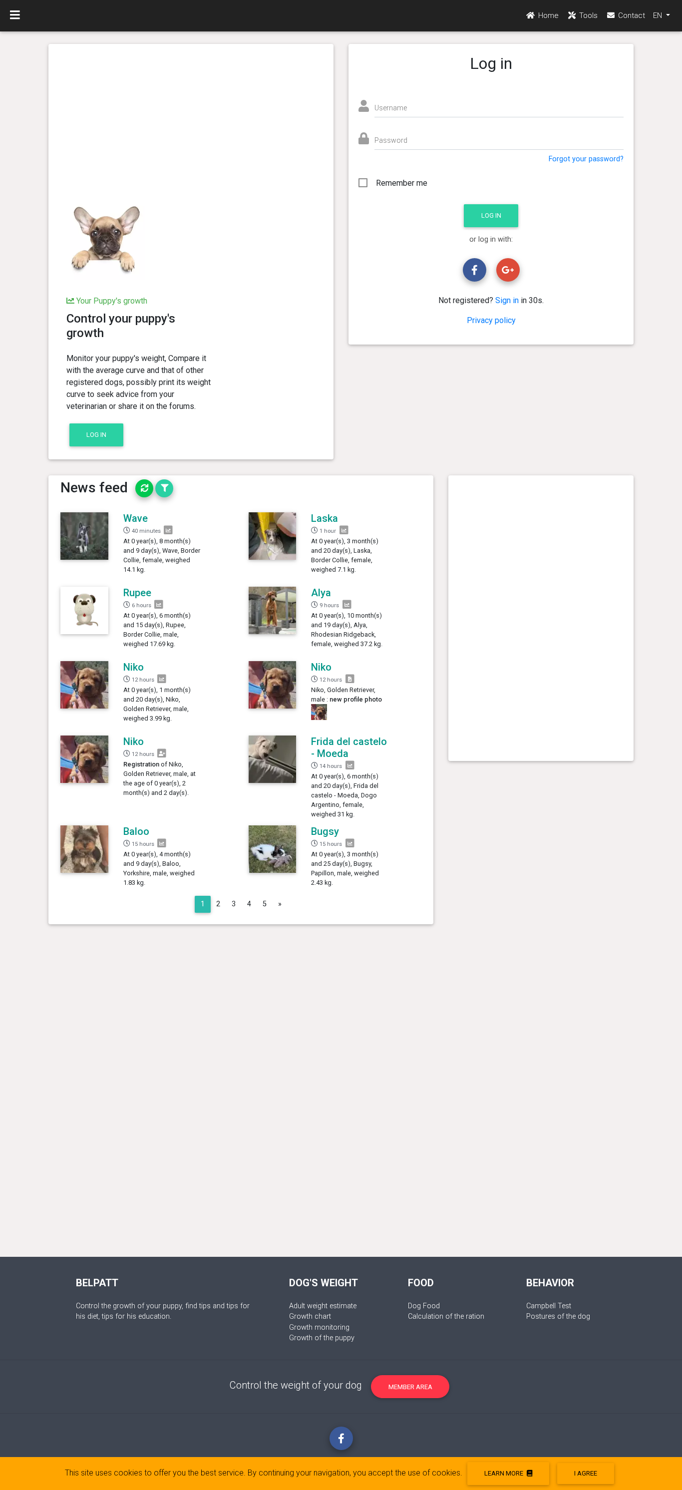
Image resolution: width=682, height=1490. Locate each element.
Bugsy (325, 831)
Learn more (504, 1473)
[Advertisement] (191, 124)
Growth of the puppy (321, 1338)
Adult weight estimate (322, 1306)
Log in (96, 434)
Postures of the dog (558, 1316)
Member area (410, 1387)
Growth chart (310, 1316)
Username (390, 108)
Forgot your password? (586, 159)
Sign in (507, 300)
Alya (321, 593)
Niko (133, 667)
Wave (135, 518)
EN (658, 15)
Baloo (136, 831)
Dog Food (424, 1306)
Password (390, 140)
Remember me (401, 183)
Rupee (137, 593)
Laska (324, 518)
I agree (585, 1473)
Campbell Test (548, 1306)
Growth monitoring (319, 1327)
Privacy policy (491, 320)
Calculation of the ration (446, 1316)
